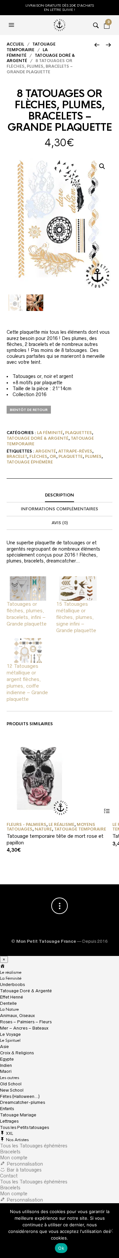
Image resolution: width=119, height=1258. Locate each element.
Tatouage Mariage (18, 1114)
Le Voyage (10, 1034)
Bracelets (10, 1151)
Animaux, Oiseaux (17, 1015)
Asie (4, 1046)
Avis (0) (60, 523)
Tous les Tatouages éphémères (33, 1145)
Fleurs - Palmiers (26, 824)
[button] (102, 166)
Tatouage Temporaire (31, 47)
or (53, 456)
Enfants (7, 1108)
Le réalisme (61, 824)
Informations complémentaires (59, 509)
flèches (38, 456)
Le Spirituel (10, 1040)
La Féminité (10, 978)
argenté (45, 451)
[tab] (59, 495)
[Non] (110, 1230)
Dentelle (8, 1003)
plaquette (71, 456)
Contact (9, 1175)
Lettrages (9, 1121)
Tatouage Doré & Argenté (37, 438)
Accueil (15, 44)
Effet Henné (11, 997)
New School (11, 1090)
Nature (43, 829)
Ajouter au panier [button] (106, 811)
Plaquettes (78, 432)
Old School (10, 1083)
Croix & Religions (17, 1052)
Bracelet (17, 456)
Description (59, 495)
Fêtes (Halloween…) (20, 1096)
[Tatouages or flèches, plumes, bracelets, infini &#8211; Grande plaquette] (28, 588)
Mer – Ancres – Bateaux (24, 1028)
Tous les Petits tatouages (24, 1127)
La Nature (9, 1009)
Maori (6, 1071)
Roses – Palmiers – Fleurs (26, 1021)
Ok (61, 1248)
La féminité (50, 432)
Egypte (7, 1059)
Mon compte (13, 1157)
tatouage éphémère (30, 462)
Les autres (9, 1077)
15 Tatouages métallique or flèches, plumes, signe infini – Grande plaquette (76, 617)
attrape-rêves (75, 451)
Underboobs (12, 984)
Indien (6, 1065)
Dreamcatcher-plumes (22, 1102)
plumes (93, 456)
